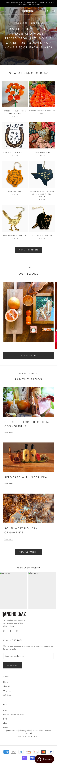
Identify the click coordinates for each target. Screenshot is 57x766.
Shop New (7, 690)
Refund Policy (38, 730)
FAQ (5, 719)
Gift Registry (7, 695)
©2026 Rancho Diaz (28, 736)
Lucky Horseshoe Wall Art (15, 152)
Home (5, 682)
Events (5, 727)
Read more (8, 432)
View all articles (28, 552)
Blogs (5, 723)
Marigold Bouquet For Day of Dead (15, 112)
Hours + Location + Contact (13, 714)
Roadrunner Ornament (14, 236)
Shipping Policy (25, 730)
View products (28, 355)
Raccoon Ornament (42, 235)
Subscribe (12, 665)
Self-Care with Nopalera (25, 477)
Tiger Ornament (15, 191)
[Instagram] (4, 630)
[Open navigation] (3, 11)
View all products (28, 250)
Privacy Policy (12, 730)
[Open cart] (53, 11)
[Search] (48, 11)
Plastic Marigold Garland (42, 111)
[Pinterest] (17, 630)
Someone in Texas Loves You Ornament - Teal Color (42, 194)
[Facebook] (10, 630)
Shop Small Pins (42, 152)
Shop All (6, 686)
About (5, 710)
